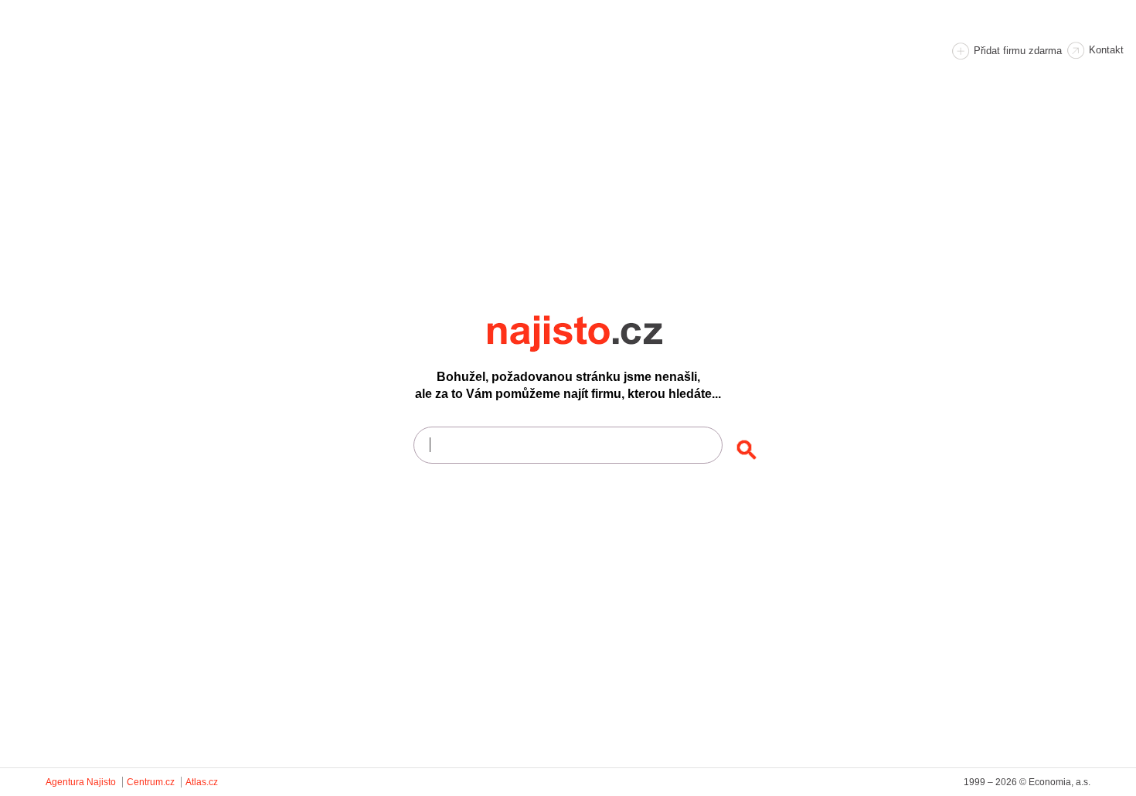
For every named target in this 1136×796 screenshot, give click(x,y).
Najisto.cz (596, 334)
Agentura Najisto (81, 782)
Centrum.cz (151, 782)
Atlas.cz (201, 782)
